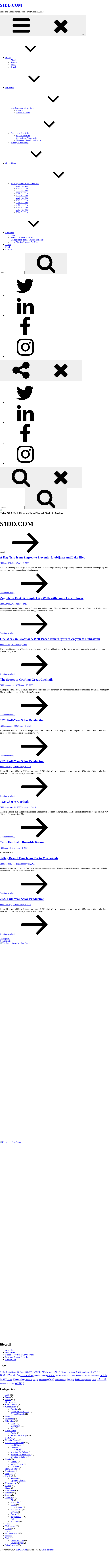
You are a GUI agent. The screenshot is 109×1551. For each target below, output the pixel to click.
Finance (8, 249)
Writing (19, 1383)
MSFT (3, 1379)
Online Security (17, 1540)
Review (8, 1493)
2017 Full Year (22, 205)
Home (8, 57)
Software (9, 1497)
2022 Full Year (22, 193)
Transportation (85, 1380)
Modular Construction (20, 1411)
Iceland (58, 1375)
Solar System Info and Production (25, 183)
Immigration (10, 1471)
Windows (15, 1521)
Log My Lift (10, 1359)
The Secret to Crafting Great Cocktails (26, 679)
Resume (14, 62)
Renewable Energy (19, 1435)
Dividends (15, 1447)
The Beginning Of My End (22, 108)
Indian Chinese (17, 1464)
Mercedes (95, 1375)
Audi (50, 1372)
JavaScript (80, 1375)
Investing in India (18, 1457)
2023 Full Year (22, 191)
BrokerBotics (10, 1352)
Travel (8, 244)
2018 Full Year (22, 203)
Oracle (13, 1514)
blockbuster (86, 1372)
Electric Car (14, 1375)
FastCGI (8, 1438)
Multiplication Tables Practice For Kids (27, 240)
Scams (8, 1495)
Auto (7, 1395)
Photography (10, 1483)
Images (64, 1375)
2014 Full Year (22, 212)
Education (9, 232)
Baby (7, 1397)
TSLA (101, 1379)
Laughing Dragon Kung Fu (16, 1357)
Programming (16, 1516)
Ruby (13, 1519)
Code (13, 235)
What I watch (11, 1545)
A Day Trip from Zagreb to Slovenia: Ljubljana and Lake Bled (42, 557)
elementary (26, 1375)
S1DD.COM (11, 5)
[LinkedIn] (25, 315)
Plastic (13, 1433)
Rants (7, 1488)
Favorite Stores (11, 1440)
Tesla (77, 1379)
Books (8, 1399)
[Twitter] (25, 295)
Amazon (19, 110)
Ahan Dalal (10, 1350)
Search (13, 67)
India (68, 1375)
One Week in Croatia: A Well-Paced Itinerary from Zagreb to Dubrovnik (50, 639)
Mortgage (9, 1473)
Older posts (5, 938)
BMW (93, 1372)
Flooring (14, 1409)
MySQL (14, 1512)
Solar (70, 1379)
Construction (10, 1407)
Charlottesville (11, 1404)
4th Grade (12, 1372)
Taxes (7, 1524)
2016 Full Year (22, 207)
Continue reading (27, 592)
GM (45, 1375)
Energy (37, 1375)
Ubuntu (19, 1507)
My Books (9, 87)
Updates (8, 1536)
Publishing (43, 1380)
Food (7, 247)
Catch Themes (47, 1550)
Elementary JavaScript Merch (28, 140)
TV (6, 1531)
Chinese (14, 1462)
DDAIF (4, 1375)
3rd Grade (4, 1372)
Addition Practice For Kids (22, 237)
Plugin (35, 1379)
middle (103, 1375)
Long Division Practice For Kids (24, 242)
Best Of (78, 1372)
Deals (7, 1416)
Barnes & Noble (23, 113)
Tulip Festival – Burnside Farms (22, 842)
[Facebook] (25, 336)
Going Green (10, 163)
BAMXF (57, 1371)
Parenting (19, 1379)
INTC (73, 1375)
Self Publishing (60, 1380)
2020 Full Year (22, 198)
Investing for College (19, 1452)
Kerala (88, 1375)
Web (7, 1538)
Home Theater (11, 1469)
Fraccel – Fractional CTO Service (19, 1355)
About (13, 60)
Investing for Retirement (21, 1454)
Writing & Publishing (19, 143)
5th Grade (20, 1372)
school (50, 1379)
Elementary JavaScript (20, 133)
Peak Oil (29, 1380)
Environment (10, 1430)
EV (42, 1375)
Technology (10, 1526)
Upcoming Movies (18, 1481)
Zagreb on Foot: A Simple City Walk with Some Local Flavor (41, 598)
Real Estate (10, 1490)
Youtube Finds (17, 1543)
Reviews (14, 1478)
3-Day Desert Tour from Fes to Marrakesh (29, 858)
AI (12, 1500)
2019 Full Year (22, 200)
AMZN (45, 1372)
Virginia (3, 1383)
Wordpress (10, 1383)
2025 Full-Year (22, 186)
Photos (13, 65)
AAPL (36, 1371)
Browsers (9, 1402)
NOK (9, 1379)
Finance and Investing (14, 1442)
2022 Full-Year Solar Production (22, 899)
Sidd (2, 563)
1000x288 (28, 1372)
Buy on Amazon (23, 135)
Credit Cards (16, 1445)
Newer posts (5, 941)
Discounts (9, 1419)
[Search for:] (12, 272)
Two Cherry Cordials (14, 801)
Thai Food (15, 1466)
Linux (13, 1505)
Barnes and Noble (68, 1372)
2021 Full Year (22, 195)
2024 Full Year (22, 188)
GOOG (51, 1375)
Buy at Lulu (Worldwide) (26, 138)
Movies (8, 1476)
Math (13, 1428)
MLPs (18, 1450)
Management (16, 1509)
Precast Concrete (18, 1414)
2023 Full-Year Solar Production (22, 761)
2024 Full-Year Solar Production (22, 720)
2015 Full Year (22, 210)
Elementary (15, 1426)
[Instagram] (25, 356)
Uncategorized (11, 1533)
